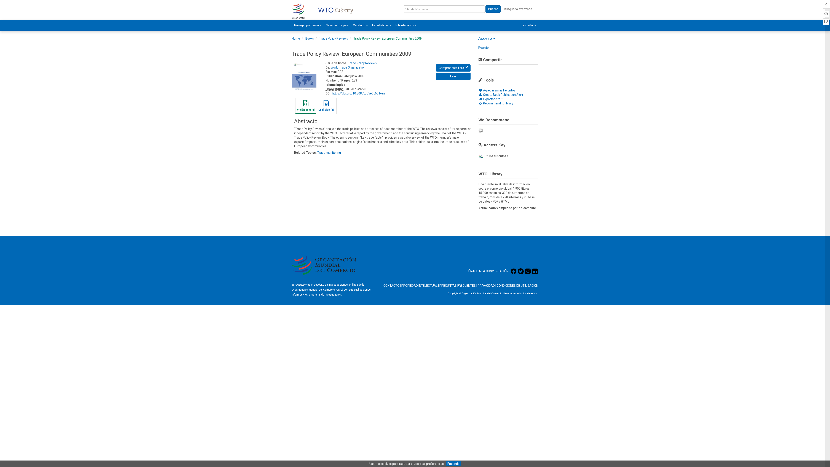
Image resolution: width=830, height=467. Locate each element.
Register (484, 47)
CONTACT (390, 285)
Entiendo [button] (453, 463)
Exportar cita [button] (491, 99)
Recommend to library (497, 103)
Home (296, 38)
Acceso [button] (485, 38)
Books (309, 38)
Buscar (493, 9)
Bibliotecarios (405, 25)
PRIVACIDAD (486, 285)
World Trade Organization (348, 67)
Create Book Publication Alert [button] (502, 94)
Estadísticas (380, 25)
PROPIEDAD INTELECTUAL (419, 285)
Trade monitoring (329, 152)
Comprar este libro (452, 68)
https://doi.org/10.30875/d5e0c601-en (358, 93)
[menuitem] (308, 25)
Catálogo (359, 25)
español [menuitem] (528, 25)
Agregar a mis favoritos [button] (498, 90)
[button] (305, 106)
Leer (453, 76)
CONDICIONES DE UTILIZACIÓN (517, 285)
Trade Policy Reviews (333, 38)
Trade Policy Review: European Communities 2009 (387, 38)
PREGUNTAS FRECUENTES (457, 285)
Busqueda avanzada (518, 9)
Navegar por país (337, 25)
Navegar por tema (306, 25)
